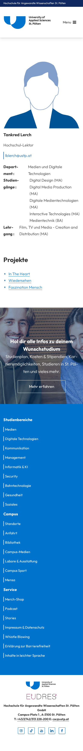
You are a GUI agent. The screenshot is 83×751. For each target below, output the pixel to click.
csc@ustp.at (61, 719)
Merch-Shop (14, 599)
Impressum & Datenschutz (24, 627)
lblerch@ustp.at (18, 155)
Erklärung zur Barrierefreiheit (27, 646)
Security (11, 476)
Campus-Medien (17, 552)
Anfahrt (11, 533)
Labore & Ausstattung (21, 561)
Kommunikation (17, 448)
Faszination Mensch (25, 287)
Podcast (11, 608)
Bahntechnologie (18, 485)
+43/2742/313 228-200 (33, 719)
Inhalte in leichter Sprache (25, 655)
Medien (10, 429)
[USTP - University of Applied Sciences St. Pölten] (28, 22)
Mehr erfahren (41, 386)
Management (15, 457)
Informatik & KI (16, 467)
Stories (10, 618)
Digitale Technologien (21, 439)
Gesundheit (14, 495)
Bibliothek (12, 542)
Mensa (10, 580)
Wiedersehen (20, 280)
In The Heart (19, 273)
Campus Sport (16, 570)
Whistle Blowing (17, 637)
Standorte (13, 524)
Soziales (11, 504)
